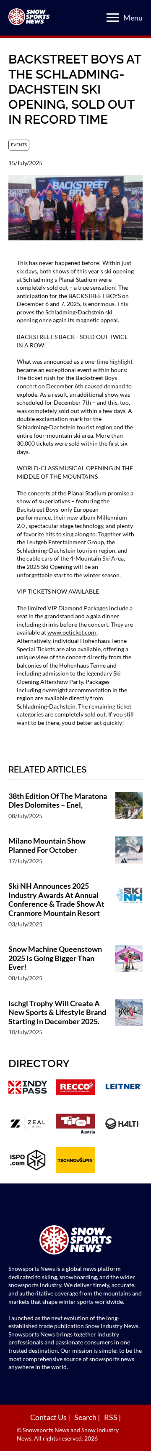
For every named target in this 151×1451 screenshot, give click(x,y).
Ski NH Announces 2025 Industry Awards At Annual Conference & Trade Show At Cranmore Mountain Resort (56, 900)
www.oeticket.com (72, 632)
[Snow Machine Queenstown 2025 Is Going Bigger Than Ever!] (129, 967)
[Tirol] (75, 1125)
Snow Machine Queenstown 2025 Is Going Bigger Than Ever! (55, 958)
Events (19, 144)
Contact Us (49, 1417)
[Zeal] (27, 1125)
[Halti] (123, 1125)
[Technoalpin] (75, 1161)
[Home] (75, 1241)
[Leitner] (123, 1088)
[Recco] (75, 1088)
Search (86, 1417)
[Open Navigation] (113, 17)
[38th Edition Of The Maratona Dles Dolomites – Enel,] (129, 810)
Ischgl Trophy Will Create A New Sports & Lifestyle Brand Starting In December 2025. (57, 1012)
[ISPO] (27, 1161)
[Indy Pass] (27, 1088)
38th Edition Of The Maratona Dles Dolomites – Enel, (57, 801)
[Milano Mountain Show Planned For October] (129, 854)
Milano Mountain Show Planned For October (47, 845)
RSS (111, 1417)
